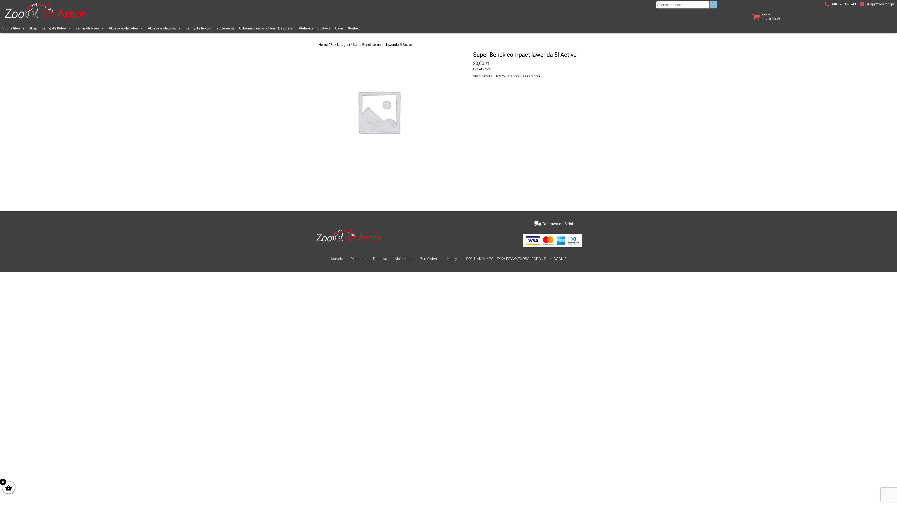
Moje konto (404, 259)
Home (323, 45)
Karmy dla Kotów (54, 28)
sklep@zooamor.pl (880, 4)
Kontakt (354, 28)
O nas (339, 28)
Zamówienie (430, 259)
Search (713, 4)
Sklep (33, 28)
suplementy (226, 28)
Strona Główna (13, 28)
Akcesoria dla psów (162, 28)
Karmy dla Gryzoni (199, 28)
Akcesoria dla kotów (124, 28)
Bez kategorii (340, 45)
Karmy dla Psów (88, 28)
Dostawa (324, 28)
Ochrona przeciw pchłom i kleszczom (266, 28)
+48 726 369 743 (843, 4)
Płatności (306, 28)
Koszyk (453, 259)
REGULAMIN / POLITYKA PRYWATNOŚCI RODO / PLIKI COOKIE (516, 259)
